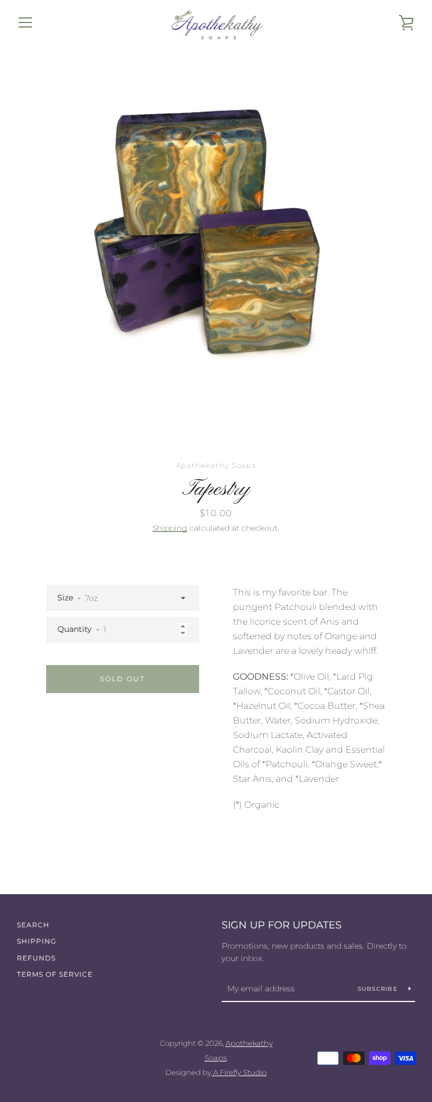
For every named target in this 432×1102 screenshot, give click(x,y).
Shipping (169, 528)
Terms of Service (55, 974)
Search (33, 925)
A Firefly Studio (239, 1072)
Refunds (36, 958)
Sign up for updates (281, 925)
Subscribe (379, 988)
